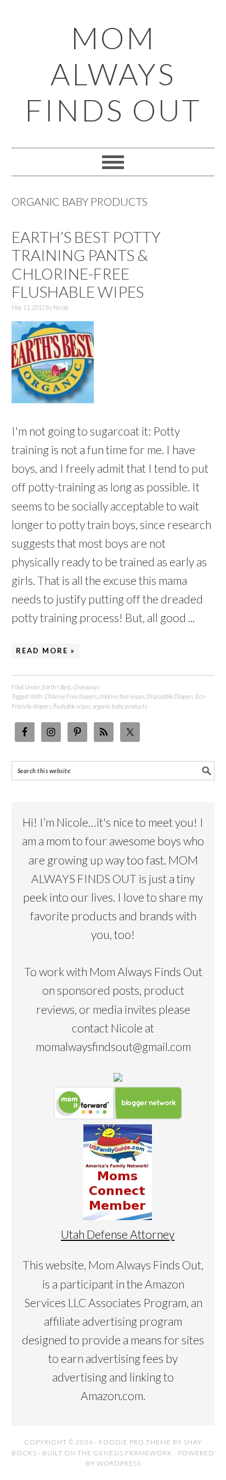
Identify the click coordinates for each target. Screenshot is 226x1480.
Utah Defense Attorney (117, 1234)
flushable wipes (72, 706)
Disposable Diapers (169, 696)
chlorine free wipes (121, 696)
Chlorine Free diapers (70, 696)
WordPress (119, 1463)
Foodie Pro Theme (135, 1442)
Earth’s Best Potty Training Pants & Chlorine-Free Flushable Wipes (86, 264)
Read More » (45, 650)
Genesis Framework (132, 1453)
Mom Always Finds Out (113, 74)
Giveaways (86, 686)
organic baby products (120, 706)
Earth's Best (56, 686)
